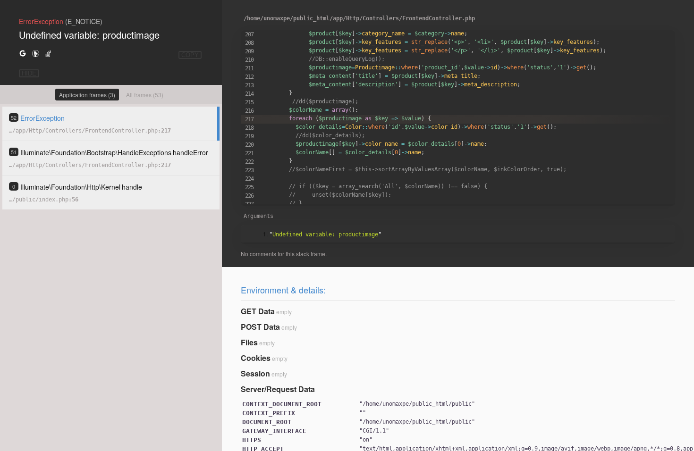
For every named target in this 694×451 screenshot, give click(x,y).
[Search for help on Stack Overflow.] (48, 53)
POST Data (260, 326)
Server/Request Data (278, 389)
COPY (190, 54)
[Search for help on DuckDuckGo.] (35, 53)
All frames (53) (144, 95)
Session (255, 373)
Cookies (256, 357)
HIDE (29, 73)
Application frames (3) (87, 95)
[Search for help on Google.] (22, 53)
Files (249, 342)
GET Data (258, 311)
